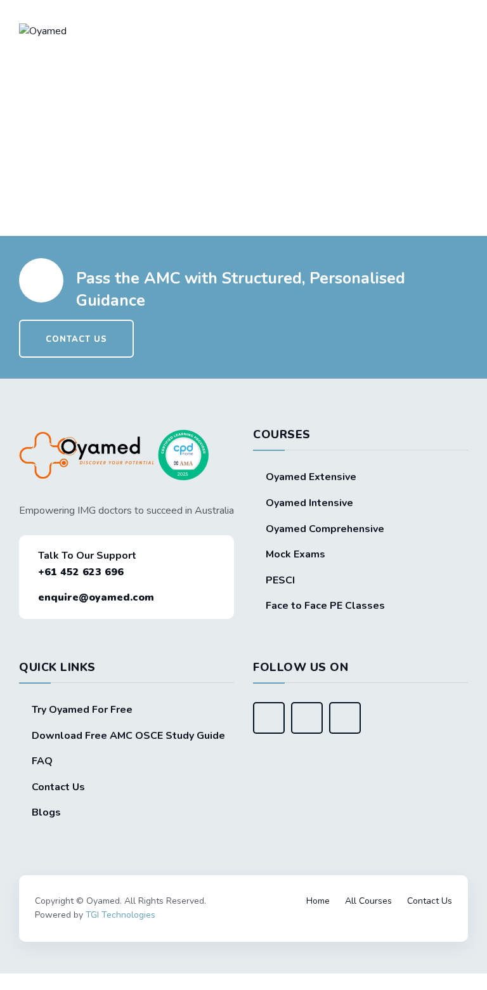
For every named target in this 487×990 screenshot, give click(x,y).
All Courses (368, 901)
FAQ (42, 761)
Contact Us (58, 787)
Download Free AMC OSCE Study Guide (128, 736)
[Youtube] (307, 718)
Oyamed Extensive (311, 477)
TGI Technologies (120, 915)
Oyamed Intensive (309, 503)
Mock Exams (295, 554)
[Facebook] (269, 718)
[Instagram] (345, 718)
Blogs (46, 812)
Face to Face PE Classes (325, 606)
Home (318, 901)
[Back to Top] (243, 883)
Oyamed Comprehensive (325, 529)
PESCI (280, 580)
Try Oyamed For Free (82, 710)
